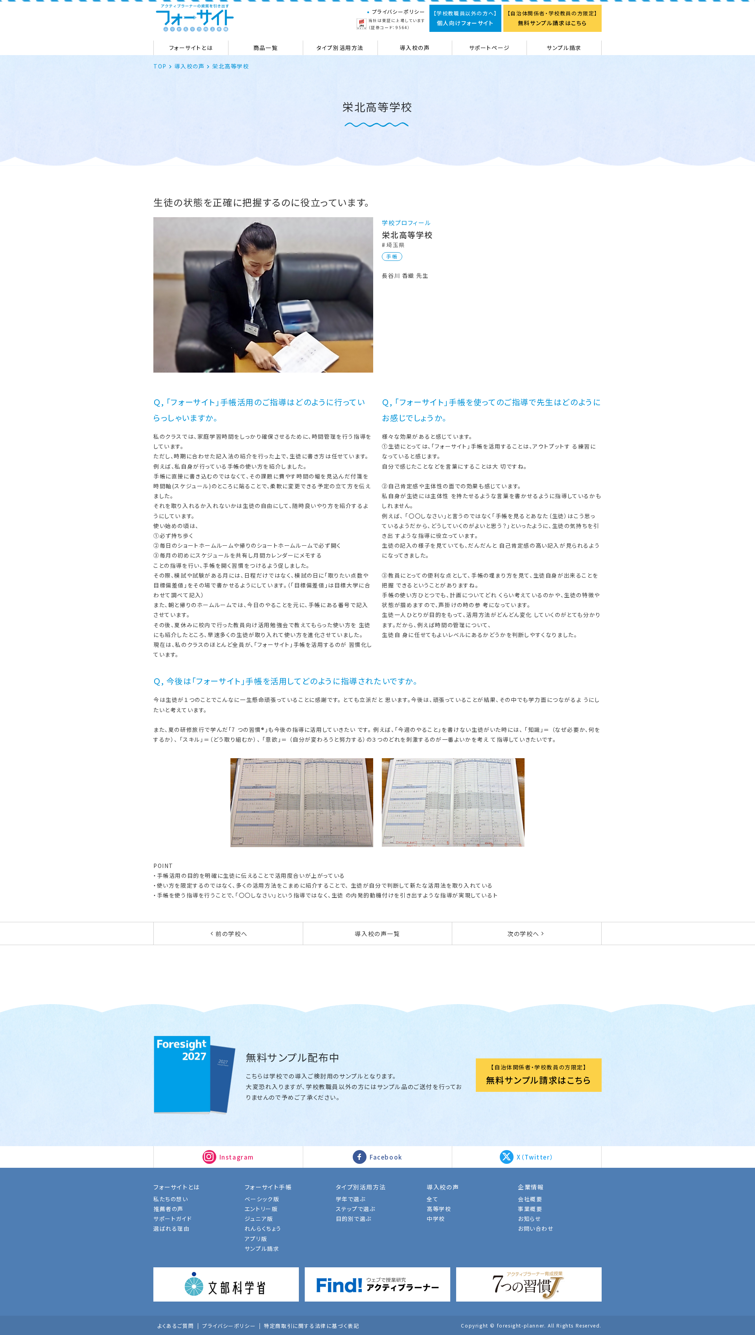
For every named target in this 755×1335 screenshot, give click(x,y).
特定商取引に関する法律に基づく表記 (311, 1326)
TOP (160, 66)
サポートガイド (172, 1218)
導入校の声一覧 (377, 933)
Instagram (236, 1157)
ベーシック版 (262, 1199)
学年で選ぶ (351, 1199)
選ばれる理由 (171, 1228)
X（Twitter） (535, 1157)
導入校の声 (189, 66)
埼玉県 (396, 245)
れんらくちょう (263, 1228)
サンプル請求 (262, 1248)
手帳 (392, 256)
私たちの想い (170, 1199)
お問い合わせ (536, 1228)
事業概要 (530, 1209)
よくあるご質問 (175, 1326)
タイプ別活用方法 (361, 1187)
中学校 (436, 1218)
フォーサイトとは (176, 1187)
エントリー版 (261, 1209)
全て (432, 1199)
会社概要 (530, 1199)
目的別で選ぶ (354, 1218)
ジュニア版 (259, 1218)
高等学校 (439, 1209)
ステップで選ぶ (356, 1209)
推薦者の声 (168, 1209)
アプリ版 (256, 1239)
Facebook (386, 1157)
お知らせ (529, 1218)
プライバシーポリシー (398, 11)
